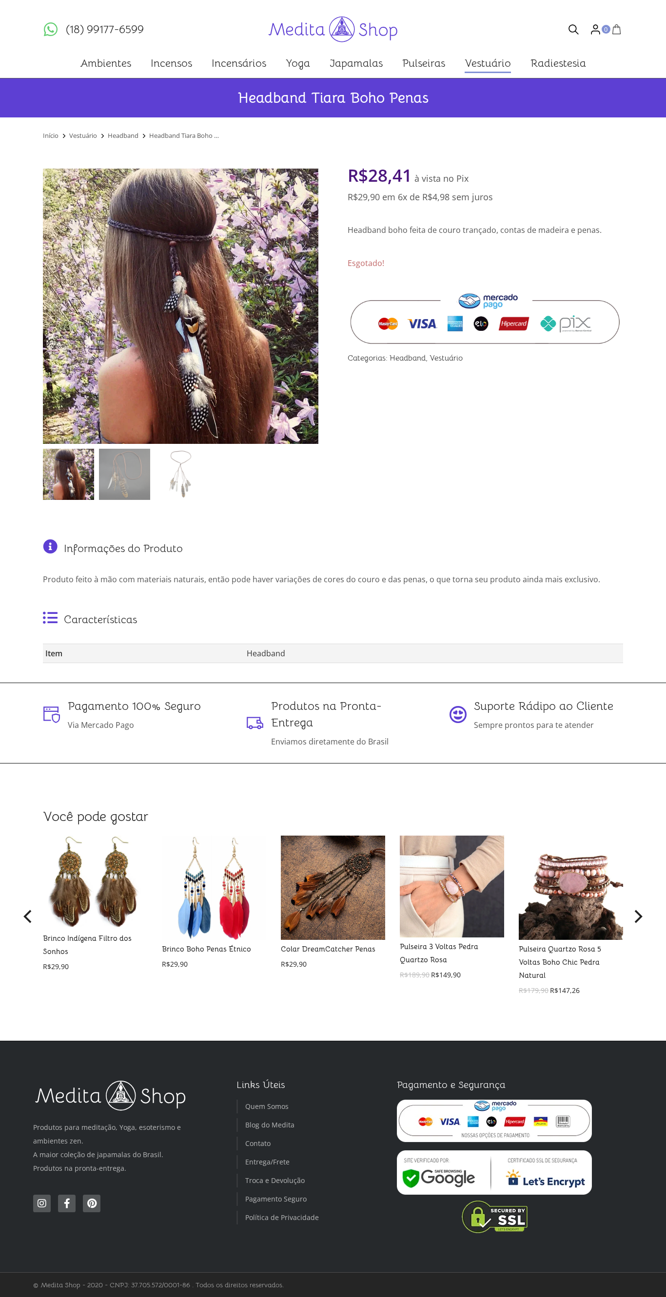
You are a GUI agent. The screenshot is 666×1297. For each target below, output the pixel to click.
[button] (28, 916)
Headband (408, 358)
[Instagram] (42, 1203)
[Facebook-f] (67, 1203)
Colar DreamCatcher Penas (328, 949)
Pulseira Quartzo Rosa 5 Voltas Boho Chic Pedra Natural (560, 962)
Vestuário (446, 358)
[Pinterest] (91, 1203)
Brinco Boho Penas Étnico (206, 949)
